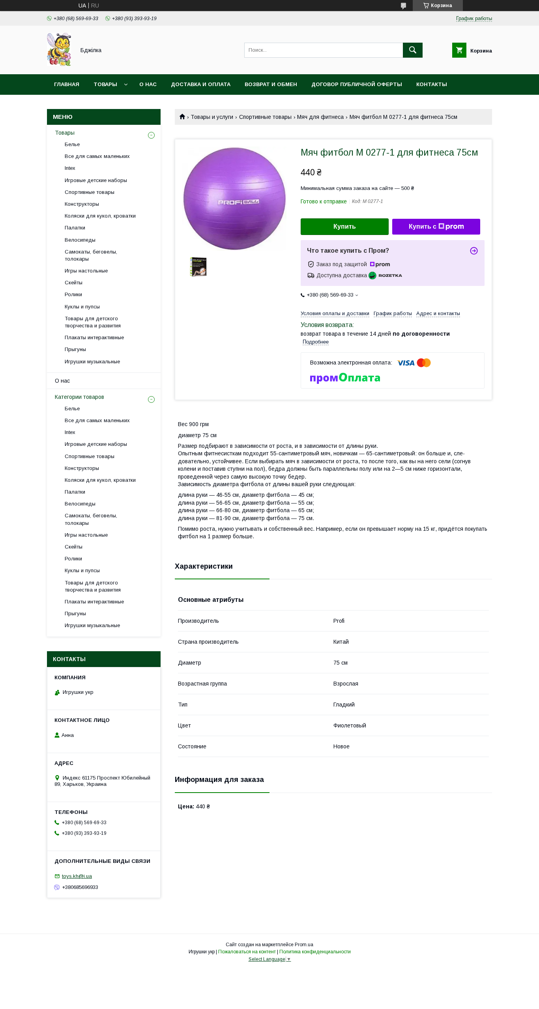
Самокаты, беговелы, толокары (91, 255)
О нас (148, 84)
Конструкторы (82, 204)
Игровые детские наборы (96, 180)
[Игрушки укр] (59, 64)
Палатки (75, 228)
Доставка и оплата (200, 84)
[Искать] (413, 50)
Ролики (73, 294)
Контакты (431, 84)
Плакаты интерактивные (94, 337)
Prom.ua (304, 944)
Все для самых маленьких (97, 156)
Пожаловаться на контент (247, 952)
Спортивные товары (265, 117)
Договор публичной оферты (356, 84)
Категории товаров (79, 397)
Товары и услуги (212, 117)
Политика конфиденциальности (315, 952)
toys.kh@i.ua (77, 876)
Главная (66, 84)
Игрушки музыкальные (92, 362)
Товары (105, 84)
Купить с (422, 226)
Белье (72, 144)
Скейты (73, 283)
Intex (70, 168)
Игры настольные (86, 271)
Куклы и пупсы (82, 307)
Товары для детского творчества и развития (93, 322)
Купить (344, 226)
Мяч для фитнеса (320, 117)
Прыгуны (75, 349)
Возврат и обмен (271, 84)
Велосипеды (80, 240)
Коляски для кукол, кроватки (100, 216)
